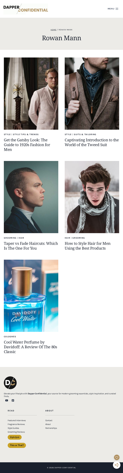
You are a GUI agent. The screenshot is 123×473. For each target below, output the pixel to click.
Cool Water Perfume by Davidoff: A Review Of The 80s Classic (30, 346)
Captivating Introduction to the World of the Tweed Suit (92, 142)
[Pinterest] (13, 400)
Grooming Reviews (16, 432)
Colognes (10, 336)
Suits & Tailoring (85, 134)
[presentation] (31, 93)
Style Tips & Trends (26, 134)
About (48, 424)
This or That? (17, 445)
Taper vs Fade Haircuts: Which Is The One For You (31, 246)
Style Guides (13, 428)
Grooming (10, 238)
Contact (48, 420)
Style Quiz (14, 437)
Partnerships (51, 428)
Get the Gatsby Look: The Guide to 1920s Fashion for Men (27, 144)
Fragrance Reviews (16, 424)
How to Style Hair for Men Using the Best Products (88, 246)
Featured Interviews (17, 420)
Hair (21, 238)
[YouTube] (6, 400)
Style (7, 134)
